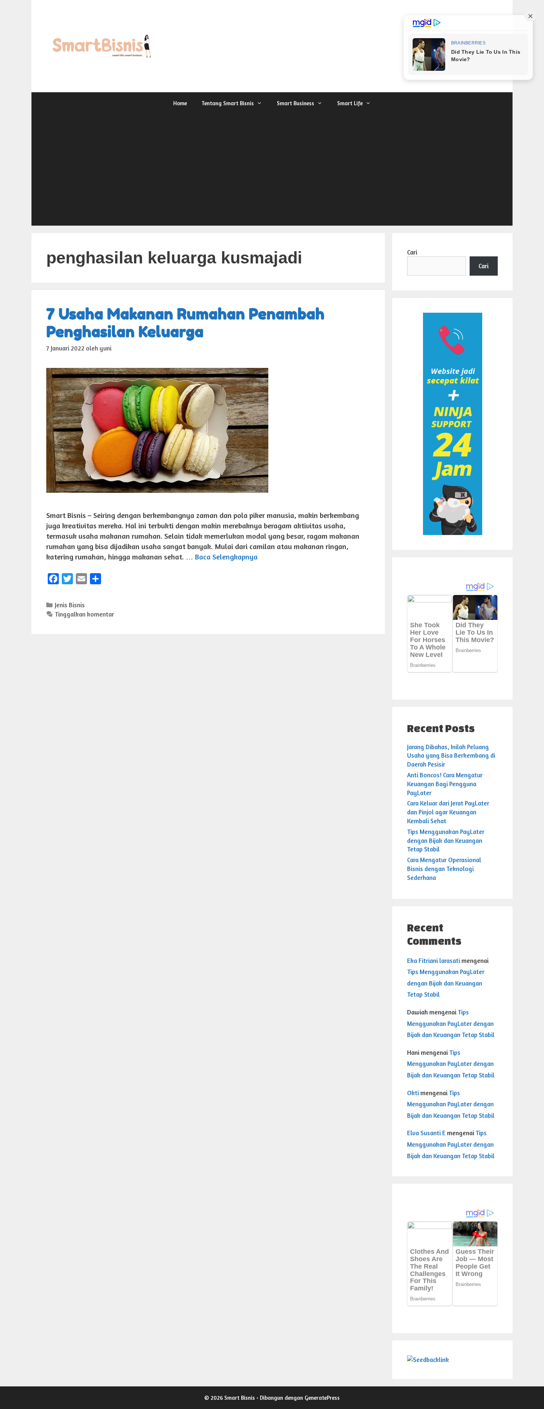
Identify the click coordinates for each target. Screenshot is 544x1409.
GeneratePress (322, 1397)
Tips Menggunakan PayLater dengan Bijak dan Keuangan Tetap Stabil (445, 840)
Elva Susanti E (426, 1133)
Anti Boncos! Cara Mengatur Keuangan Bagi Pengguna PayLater (445, 784)
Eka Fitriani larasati (433, 960)
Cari (412, 252)
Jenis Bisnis (70, 605)
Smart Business (295, 103)
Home (180, 103)
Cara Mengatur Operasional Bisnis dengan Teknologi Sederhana (444, 868)
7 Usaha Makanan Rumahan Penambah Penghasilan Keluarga (185, 322)
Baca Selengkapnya (226, 556)
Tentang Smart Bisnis (228, 103)
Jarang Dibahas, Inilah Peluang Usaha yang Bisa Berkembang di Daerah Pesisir (451, 755)
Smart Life (350, 103)
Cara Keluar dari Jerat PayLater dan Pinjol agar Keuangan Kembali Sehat (448, 812)
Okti (413, 1093)
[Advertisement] (272, 170)
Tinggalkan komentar (84, 614)
